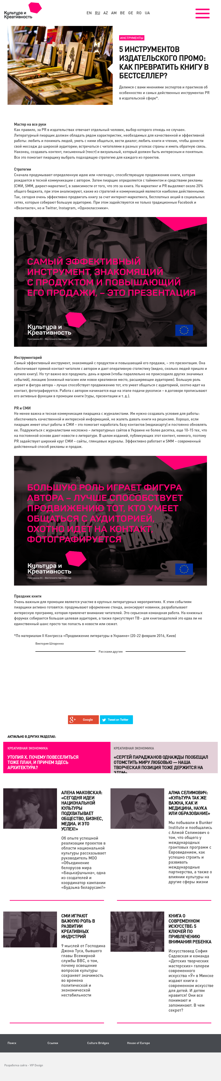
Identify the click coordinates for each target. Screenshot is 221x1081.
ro (139, 13)
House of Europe (138, 1042)
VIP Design (36, 1065)
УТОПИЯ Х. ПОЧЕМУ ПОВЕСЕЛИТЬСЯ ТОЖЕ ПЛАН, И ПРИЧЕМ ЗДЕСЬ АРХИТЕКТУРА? (43, 762)
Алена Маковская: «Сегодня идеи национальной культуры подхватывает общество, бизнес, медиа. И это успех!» (82, 811)
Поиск (12, 1042)
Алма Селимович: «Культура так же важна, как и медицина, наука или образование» (189, 803)
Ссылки (52, 1042)
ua (147, 13)
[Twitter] (116, 719)
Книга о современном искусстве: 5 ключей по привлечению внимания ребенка (190, 928)
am (114, 13)
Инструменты (131, 38)
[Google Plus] (83, 719)
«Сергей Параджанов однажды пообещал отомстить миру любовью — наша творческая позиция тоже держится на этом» (161, 764)
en (89, 13)
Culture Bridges (98, 1042)
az (105, 13)
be (122, 13)
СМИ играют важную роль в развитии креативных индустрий (78, 926)
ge (130, 13)
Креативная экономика (28, 748)
